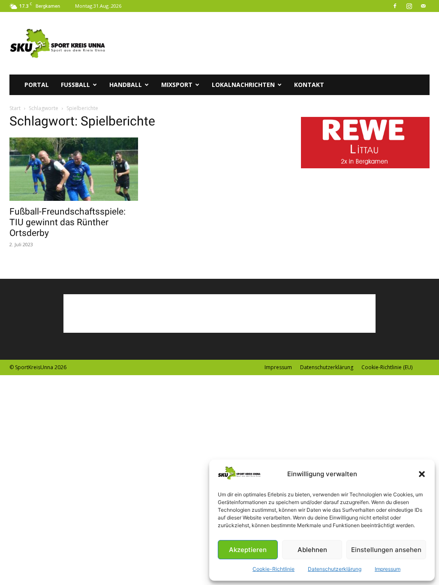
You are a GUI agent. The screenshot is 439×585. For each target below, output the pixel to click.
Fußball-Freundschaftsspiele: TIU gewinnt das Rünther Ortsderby (67, 222)
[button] (422, 474)
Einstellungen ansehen (386, 550)
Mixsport (176, 85)
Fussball (75, 85)
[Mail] (423, 6)
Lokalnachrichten (243, 85)
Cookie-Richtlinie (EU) (386, 367)
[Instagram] (409, 6)
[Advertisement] (273, 43)
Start (15, 108)
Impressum (387, 569)
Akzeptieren (248, 550)
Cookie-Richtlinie (274, 569)
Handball (125, 85)
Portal (36, 85)
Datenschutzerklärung (334, 569)
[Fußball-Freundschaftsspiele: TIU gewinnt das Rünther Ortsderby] (73, 169)
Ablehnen (312, 550)
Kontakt (309, 85)
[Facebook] (394, 6)
